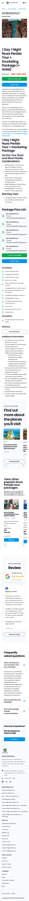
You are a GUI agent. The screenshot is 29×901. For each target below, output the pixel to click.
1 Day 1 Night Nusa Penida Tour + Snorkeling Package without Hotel (14, 134)
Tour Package (12, 9)
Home (3, 9)
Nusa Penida (22, 9)
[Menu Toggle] (3, 3)
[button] (4, 32)
